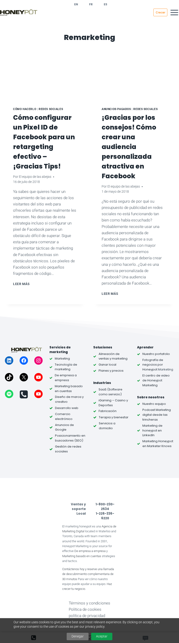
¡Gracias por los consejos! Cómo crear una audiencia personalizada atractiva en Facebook (129, 147)
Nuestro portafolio (156, 354)
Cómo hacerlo (24, 109)
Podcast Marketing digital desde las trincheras (156, 415)
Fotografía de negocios (152, 362)
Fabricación (108, 411)
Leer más (22, 284)
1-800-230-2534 (105, 506)
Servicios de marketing (60, 349)
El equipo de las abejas (35, 177)
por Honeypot (152, 367)
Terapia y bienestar (113, 417)
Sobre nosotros (150, 397)
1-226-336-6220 (105, 515)
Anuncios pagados (116, 109)
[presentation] (45, 73)
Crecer (160, 12)
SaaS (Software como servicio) (110, 391)
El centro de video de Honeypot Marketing (156, 380)
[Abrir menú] (174, 12)
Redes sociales (51, 109)
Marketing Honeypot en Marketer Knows (157, 443)
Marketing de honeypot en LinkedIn (152, 430)
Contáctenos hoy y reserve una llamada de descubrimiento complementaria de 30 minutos (88, 574)
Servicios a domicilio (107, 425)
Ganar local (107, 364)
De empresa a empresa (90, 551)
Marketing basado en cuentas (81, 556)
